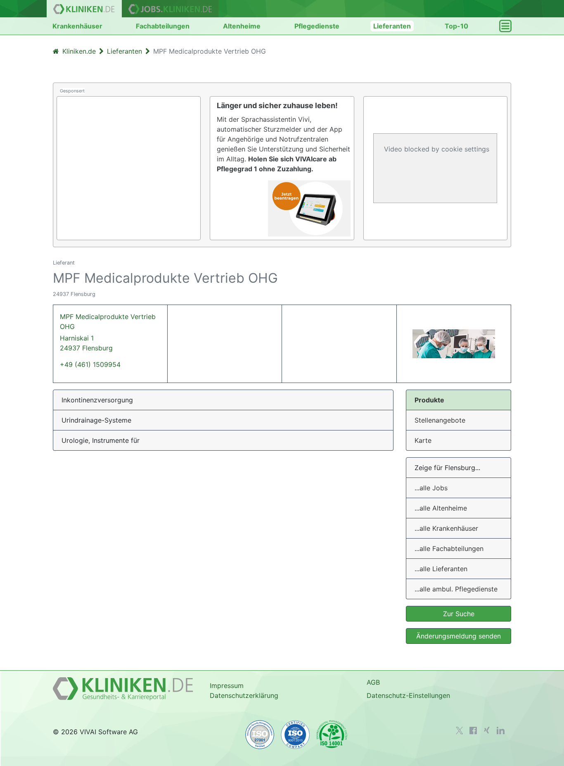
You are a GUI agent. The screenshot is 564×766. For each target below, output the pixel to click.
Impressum (227, 685)
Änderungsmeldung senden (458, 636)
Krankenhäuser (77, 26)
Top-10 (456, 26)
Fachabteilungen (163, 26)
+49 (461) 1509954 (90, 364)
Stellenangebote (440, 420)
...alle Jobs (431, 488)
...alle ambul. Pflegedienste (456, 589)
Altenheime (242, 26)
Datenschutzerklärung (244, 695)
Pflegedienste (316, 26)
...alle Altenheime (441, 508)
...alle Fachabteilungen (449, 548)
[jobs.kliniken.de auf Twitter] (459, 730)
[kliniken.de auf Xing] (486, 730)
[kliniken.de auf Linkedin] (501, 730)
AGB (373, 682)
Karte (423, 440)
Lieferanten (392, 26)
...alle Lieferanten (441, 569)
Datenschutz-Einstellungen (408, 695)
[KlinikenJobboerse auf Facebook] (473, 730)
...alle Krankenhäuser (446, 528)
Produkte (429, 400)
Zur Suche (458, 614)
